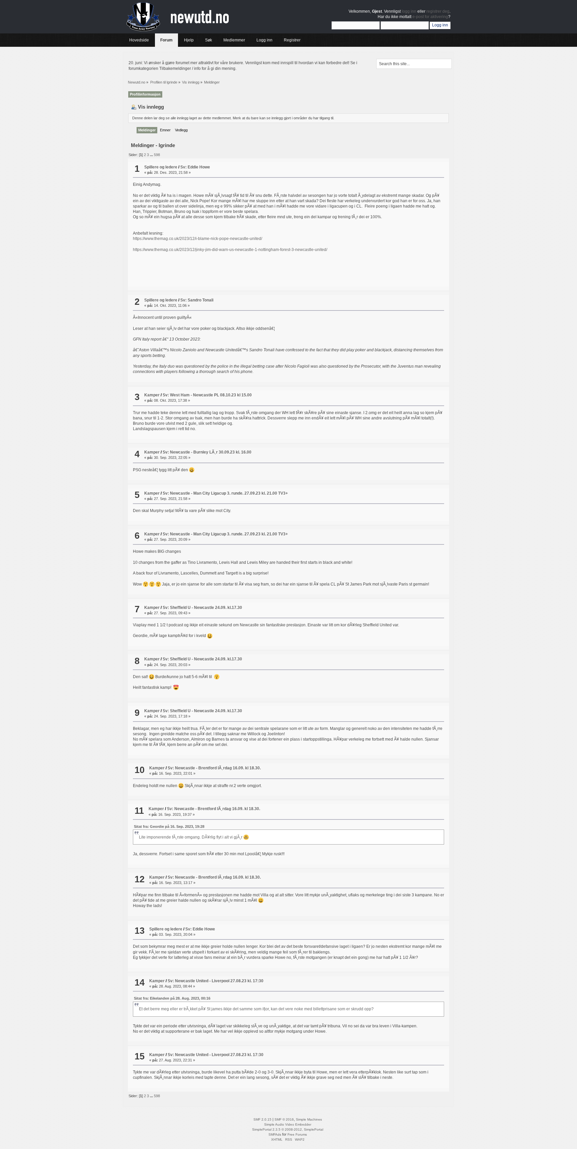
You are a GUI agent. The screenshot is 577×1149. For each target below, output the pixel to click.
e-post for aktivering (430, 16)
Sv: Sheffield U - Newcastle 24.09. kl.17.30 (202, 607)
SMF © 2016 (284, 1119)
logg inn (409, 11)
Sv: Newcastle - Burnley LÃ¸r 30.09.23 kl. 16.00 (207, 452)
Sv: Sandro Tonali (196, 300)
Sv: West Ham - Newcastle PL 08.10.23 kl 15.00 (207, 395)
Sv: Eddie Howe (195, 167)
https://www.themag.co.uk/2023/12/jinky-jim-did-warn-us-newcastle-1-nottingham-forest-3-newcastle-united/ (230, 249)
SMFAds (274, 1134)
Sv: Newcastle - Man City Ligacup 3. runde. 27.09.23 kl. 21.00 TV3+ (225, 493)
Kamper (152, 395)
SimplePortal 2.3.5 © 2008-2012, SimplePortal (287, 1129)
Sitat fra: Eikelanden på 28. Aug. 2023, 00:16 (172, 998)
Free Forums (297, 1134)
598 (157, 155)
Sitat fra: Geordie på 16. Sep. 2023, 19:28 (169, 826)
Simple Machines (309, 1119)
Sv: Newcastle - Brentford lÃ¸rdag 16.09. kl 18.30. (214, 768)
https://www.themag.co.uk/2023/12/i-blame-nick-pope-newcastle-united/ (197, 238)
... (152, 155)
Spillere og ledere (160, 167)
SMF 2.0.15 (262, 1119)
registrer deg (437, 11)
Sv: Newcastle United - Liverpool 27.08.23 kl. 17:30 (215, 981)
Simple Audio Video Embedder (287, 1124)
